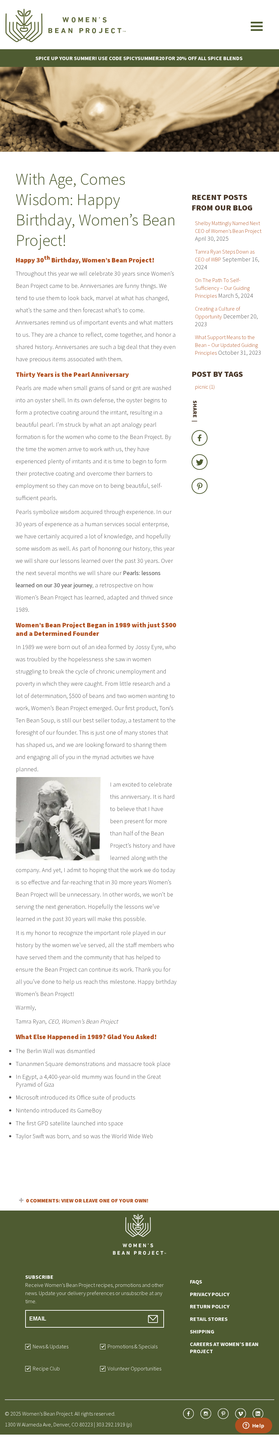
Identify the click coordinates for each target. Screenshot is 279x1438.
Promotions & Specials (133, 1346)
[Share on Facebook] (200, 447)
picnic (205, 386)
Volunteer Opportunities (134, 1368)
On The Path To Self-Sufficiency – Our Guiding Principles (222, 288)
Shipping (202, 1331)
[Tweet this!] (200, 471)
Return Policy (209, 1306)
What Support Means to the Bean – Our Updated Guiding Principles (226, 345)
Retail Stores (209, 1318)
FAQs (196, 1281)
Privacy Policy (209, 1293)
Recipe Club (46, 1368)
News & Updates (50, 1346)
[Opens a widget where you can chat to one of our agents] (253, 1426)
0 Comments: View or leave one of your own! (87, 1200)
